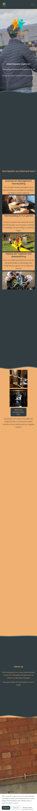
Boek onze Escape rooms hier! (18, 412)
